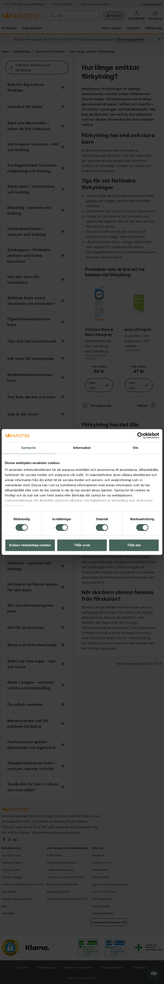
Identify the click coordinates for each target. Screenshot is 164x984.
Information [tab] (82, 448)
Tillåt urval (82, 545)
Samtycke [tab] (28, 448)
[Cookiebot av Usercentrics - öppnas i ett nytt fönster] (140, 435)
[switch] (62, 527)
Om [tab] (135, 448)
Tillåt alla (134, 545)
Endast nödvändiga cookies (30, 545)
